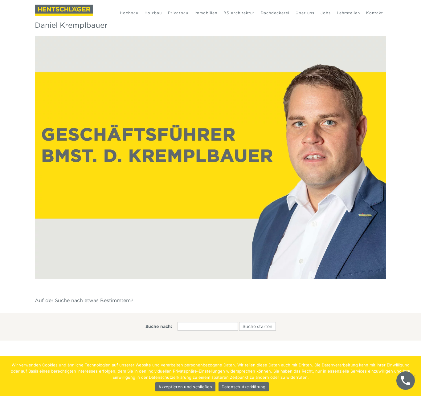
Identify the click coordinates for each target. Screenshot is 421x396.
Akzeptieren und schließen (185, 386)
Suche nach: (158, 326)
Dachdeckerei (275, 12)
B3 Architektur (239, 12)
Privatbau (178, 12)
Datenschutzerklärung (244, 386)
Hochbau (129, 12)
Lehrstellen (348, 12)
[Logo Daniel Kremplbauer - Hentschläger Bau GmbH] (64, 10)
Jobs (326, 12)
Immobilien (205, 12)
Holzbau (153, 12)
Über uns (305, 12)
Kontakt (374, 12)
